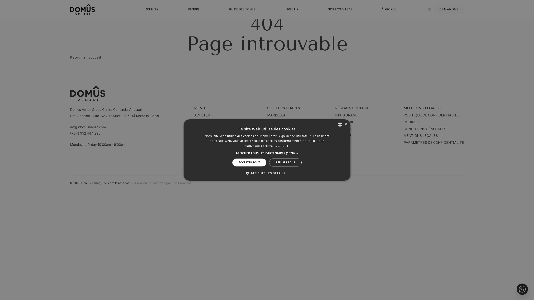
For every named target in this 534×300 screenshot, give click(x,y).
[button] (267, 153)
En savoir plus (282, 146)
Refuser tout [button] (285, 162)
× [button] (345, 124)
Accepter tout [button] (249, 162)
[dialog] (267, 150)
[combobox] (340, 124)
